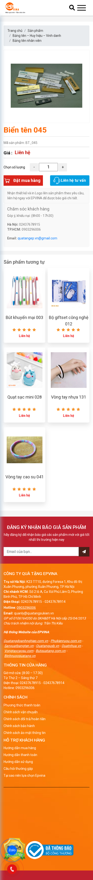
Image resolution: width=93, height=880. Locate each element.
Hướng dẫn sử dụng (18, 762)
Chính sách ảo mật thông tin (25, 733)
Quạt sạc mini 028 (24, 397)
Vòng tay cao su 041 (24, 476)
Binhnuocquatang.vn (20, 656)
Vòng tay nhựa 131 (68, 397)
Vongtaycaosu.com (18, 651)
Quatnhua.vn (71, 646)
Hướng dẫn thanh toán (20, 755)
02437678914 (55, 602)
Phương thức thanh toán (22, 705)
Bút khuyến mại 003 (24, 317)
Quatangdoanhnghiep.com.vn (26, 641)
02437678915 (31, 602)
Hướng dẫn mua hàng (20, 748)
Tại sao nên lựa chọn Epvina (24, 775)
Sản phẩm (35, 31)
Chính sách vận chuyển (21, 712)
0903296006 (26, 607)
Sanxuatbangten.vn (19, 646)
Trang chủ (14, 31)
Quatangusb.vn (47, 646)
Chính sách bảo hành (19, 726)
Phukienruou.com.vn (66, 641)
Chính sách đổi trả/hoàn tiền (25, 719)
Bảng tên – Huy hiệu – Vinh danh (37, 36)
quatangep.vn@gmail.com (37, 238)
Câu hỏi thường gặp (18, 769)
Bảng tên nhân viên (27, 41)
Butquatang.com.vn (51, 651)
